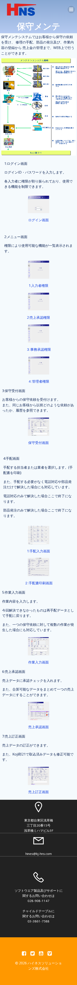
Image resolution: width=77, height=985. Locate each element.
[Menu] (71, 9)
